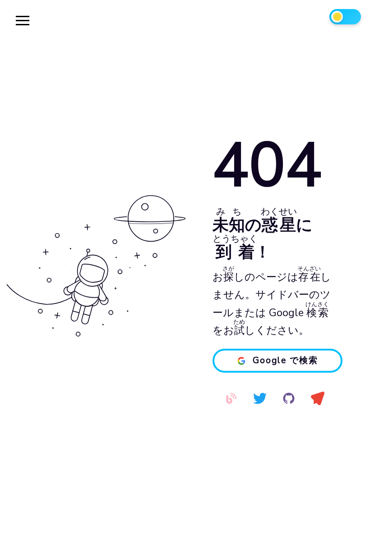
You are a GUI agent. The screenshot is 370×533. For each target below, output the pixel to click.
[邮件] (318, 398)
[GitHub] (289, 398)
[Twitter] (260, 398)
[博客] (231, 398)
